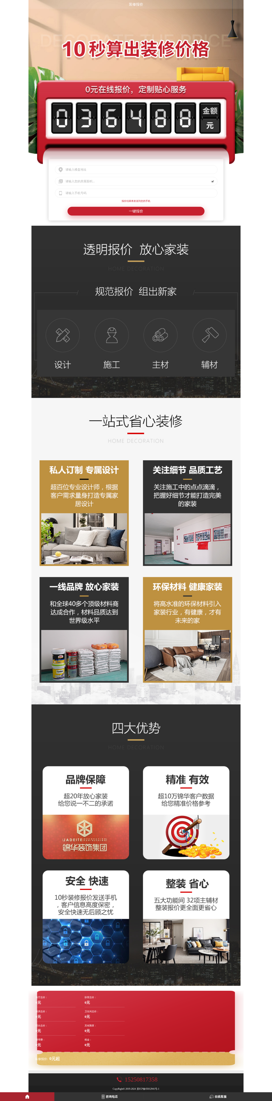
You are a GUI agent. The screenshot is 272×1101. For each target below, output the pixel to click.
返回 (4, 4)
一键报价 (136, 211)
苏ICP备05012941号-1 (148, 1088)
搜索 (258, 4)
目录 (267, 4)
